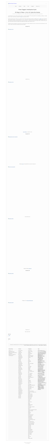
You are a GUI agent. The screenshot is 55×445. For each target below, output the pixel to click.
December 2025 (20, 350)
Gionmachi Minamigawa (30, 300)
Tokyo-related (29, 433)
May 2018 (19, 377)
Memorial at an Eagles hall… (12, 354)
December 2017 (20, 381)
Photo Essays (30, 401)
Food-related (29, 366)
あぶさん (37, 345)
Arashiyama (30, 268)
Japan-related (29, 374)
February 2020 (20, 368)
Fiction (29, 365)
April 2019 (19, 371)
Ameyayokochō (30, 353)
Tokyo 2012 (29, 426)
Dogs (28, 362)
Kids (28, 379)
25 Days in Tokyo (30, 351)
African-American (40, 350)
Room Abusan (44, 344)
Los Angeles (29, 384)
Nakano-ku (43, 369)
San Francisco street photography (41, 378)
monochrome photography (40, 368)
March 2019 (19, 372)
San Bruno (29, 405)
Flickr (28, 6)
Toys (28, 435)
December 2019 (20, 369)
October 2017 (20, 382)
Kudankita (29, 381)
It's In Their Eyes (30, 373)
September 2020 (20, 365)
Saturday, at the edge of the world (32, 409)
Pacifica (29, 399)
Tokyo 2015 (29, 428)
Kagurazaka (29, 376)
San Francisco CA (41, 374)
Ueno (28, 437)
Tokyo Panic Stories (30, 431)
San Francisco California (41, 376)
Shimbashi (29, 412)
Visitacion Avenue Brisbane (41, 389)
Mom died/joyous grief (11, 351)
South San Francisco (30, 414)
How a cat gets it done (31, 371)
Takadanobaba (30, 416)
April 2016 (19, 397)
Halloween (29, 367)
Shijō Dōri (25, 345)
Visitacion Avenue (41, 387)
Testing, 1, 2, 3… (11, 350)
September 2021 (20, 357)
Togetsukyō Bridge (29, 345)
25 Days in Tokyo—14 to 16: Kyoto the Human (27, 12)
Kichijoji (29, 378)
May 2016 (19, 396)
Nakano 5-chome (41, 370)
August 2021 (20, 358)
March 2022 (19, 354)
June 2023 (19, 351)
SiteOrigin (29, 443)
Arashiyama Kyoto (15, 344)
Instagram (32, 6)
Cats (28, 358)
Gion (19, 344)
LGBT (29, 383)
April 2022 (19, 353)
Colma (29, 359)
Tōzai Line (29, 436)
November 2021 (20, 356)
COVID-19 (45, 362)
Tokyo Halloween (30, 429)
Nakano (39, 369)
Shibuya (29, 411)
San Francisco (41, 373)
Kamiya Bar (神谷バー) (31, 377)
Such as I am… (38, 6)
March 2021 (19, 361)
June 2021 (19, 359)
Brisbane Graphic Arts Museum (41, 361)
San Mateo (29, 407)
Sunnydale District (30, 415)
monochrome (40, 367)
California (29, 357)
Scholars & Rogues (30, 410)
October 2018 (20, 374)
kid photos (42, 365)
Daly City (29, 360)
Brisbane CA (41, 356)
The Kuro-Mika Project (31, 421)
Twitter (24, 6)
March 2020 (19, 367)
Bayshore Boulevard (43, 351)
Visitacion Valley (30, 438)
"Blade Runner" (30, 350)
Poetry (29, 402)
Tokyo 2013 (29, 427)
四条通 (39, 345)
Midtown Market (40, 366)
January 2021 (20, 362)
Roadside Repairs (30, 404)
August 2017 (20, 384)
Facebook (20, 6)
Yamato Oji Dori (34, 345)
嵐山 (45, 345)
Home (15, 6)
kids (43, 365)
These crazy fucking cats (31, 422)
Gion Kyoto (21, 344)
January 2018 (20, 380)
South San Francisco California (41, 382)
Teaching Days (30, 417)
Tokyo (42, 386)
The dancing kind (11, 355)
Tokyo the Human (30, 432)
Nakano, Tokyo (30, 396)
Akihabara (29, 352)
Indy (28, 372)
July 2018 (19, 375)
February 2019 (20, 373)
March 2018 (19, 378)
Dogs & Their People (30, 363)
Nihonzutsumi (30, 397)
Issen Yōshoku (25, 131)
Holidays (29, 368)
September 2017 (20, 383)
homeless (39, 363)
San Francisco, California (31, 406)
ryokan (40, 18)
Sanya (29, 408)
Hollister (29, 369)
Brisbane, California (30, 356)
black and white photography (42, 353)
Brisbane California (40, 357)
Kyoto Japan (40, 344)
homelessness (41, 364)
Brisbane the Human (30, 355)
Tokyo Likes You (30, 430)
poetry (41, 372)
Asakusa (29, 354)
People (29, 400)
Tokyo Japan (41, 387)
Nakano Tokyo (41, 371)
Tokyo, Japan (29, 434)
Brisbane (40, 355)
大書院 (44, 345)
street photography (40, 384)
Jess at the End (30, 375)
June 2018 (19, 376)
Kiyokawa (29, 380)
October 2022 (20, 352)
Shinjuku (29, 413)
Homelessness (30, 370)
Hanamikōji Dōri (31, 344)
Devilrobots (29, 361)
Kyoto (38, 344)
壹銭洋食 (42, 345)
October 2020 (20, 364)
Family (29, 364)
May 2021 (19, 360)
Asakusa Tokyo (39, 351)
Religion (29, 403)
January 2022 (20, 355)
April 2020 (19, 366)
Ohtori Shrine (29, 398)
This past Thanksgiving (31, 423)
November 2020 (20, 363)
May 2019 (19, 370)
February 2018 (20, 379)
